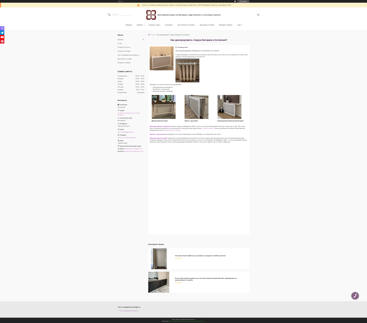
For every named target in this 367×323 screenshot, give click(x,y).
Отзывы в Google (124, 51)
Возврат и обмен (225, 25)
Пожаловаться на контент (177, 321)
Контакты (169, 25)
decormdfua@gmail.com (126, 132)
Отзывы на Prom (124, 47)
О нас (120, 43)
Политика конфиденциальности (195, 321)
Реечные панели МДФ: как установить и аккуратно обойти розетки (200, 256)
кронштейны (208, 128)
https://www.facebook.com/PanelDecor (134, 151)
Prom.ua (192, 319)
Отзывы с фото (154, 25)
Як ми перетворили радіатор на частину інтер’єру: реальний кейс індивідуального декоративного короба (206, 279)
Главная (128, 25)
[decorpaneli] (151, 15)
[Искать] (109, 15)
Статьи (153, 35)
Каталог (140, 25)
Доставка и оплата (207, 25)
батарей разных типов (172, 130)
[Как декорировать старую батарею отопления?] (162, 58)
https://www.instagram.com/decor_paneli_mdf (134, 149)
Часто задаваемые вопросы (128, 55)
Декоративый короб (158, 138)
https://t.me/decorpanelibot (127, 137)
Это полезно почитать (186, 25)
